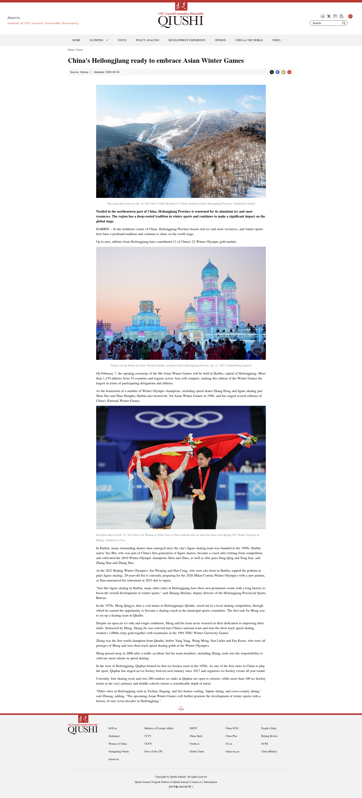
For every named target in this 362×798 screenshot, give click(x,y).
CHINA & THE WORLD (249, 40)
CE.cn (228, 743)
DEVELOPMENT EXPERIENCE (187, 40)
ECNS (264, 743)
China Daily (196, 736)
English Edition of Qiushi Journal (170, 782)
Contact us (196, 782)
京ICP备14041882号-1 (181, 786)
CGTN (148, 743)
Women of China (118, 743)
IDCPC (193, 728)
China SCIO (232, 728)
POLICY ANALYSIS (147, 40)
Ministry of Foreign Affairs (158, 728)
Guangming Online (119, 751)
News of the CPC (153, 751)
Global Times (197, 751)
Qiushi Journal (142, 782)
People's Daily (269, 728)
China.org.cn (232, 751)
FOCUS (122, 40)
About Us (14, 17)
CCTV (147, 736)
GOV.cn (113, 728)
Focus (80, 49)
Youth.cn (194, 743)
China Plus (231, 736)
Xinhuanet (114, 736)
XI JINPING (96, 40)
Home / (72, 49)
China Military (269, 751)
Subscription (210, 782)
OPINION (220, 40)
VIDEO (276, 40)
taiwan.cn (114, 759)
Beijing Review (269, 736)
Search (344, 23)
